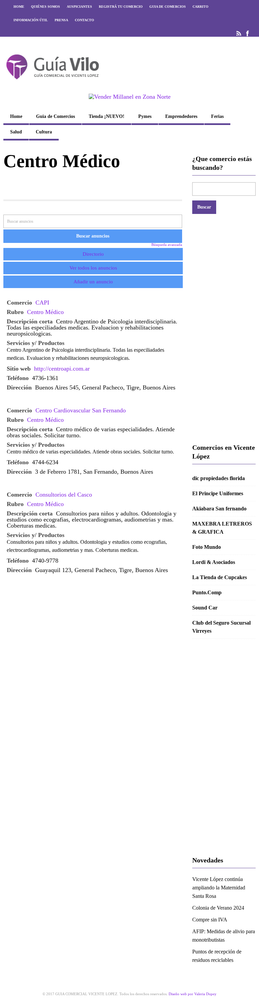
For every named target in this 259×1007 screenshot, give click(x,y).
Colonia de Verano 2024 (218, 908)
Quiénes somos (45, 6)
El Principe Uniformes (217, 493)
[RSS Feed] (238, 34)
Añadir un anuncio (93, 281)
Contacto (84, 20)
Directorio (93, 254)
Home (18, 6)
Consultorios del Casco (63, 494)
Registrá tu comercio (121, 6)
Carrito (200, 6)
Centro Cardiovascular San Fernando (80, 410)
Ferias (217, 116)
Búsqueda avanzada (166, 245)
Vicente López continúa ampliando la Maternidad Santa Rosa (218, 887)
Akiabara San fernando (219, 508)
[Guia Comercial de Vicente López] (52, 81)
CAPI (42, 302)
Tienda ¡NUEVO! (106, 116)
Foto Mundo (206, 547)
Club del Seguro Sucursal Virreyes (221, 627)
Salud (16, 131)
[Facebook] (247, 34)
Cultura (44, 131)
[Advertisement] (224, 328)
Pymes (144, 116)
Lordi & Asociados (213, 562)
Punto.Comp (207, 592)
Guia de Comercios (167, 6)
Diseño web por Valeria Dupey (193, 994)
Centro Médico (45, 312)
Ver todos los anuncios (93, 268)
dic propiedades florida (218, 478)
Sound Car (205, 607)
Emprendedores (181, 116)
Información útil (30, 20)
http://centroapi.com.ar (62, 368)
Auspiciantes (79, 6)
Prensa (61, 20)
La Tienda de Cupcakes (219, 577)
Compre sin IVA (209, 919)
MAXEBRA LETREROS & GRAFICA (222, 528)
